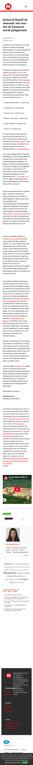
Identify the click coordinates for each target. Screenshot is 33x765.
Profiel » (26, 555)
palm (12, 582)
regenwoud (9, 579)
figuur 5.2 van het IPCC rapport (17, 214)
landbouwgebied (22, 564)
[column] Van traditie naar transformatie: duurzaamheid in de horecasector (17, 597)
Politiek (14, 591)
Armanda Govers (8, 40)
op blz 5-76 (19, 366)
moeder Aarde (23, 573)
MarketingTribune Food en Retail (8, 675)
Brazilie (17, 576)
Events (8, 709)
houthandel (6, 436)
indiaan (10, 576)
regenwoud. (8, 567)
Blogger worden (11, 726)
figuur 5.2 (24, 176)
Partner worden (11, 728)
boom (24, 576)
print (23, 519)
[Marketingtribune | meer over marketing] (8, 9)
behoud (17, 579)
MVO (13, 564)
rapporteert (26, 80)
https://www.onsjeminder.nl (20, 552)
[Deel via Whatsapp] (7, 514)
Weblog (8, 694)
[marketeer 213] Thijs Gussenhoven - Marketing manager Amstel (15, 609)
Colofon (8, 706)
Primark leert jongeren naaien (13, 595)
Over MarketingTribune (11, 750)
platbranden (21, 424)
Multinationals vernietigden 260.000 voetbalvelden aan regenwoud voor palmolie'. (15, 461)
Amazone (9, 572)
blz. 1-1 (15, 176)
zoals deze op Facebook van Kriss (18, 419)
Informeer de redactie (13, 723)
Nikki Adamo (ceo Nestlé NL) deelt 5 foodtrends (15, 605)
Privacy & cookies (17, 752)
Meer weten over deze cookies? (13, 762)
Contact (6, 752)
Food (4, 591)
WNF (6, 570)
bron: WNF (20, 141)
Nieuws (8, 692)
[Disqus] (17, 642)
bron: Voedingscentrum (21, 149)
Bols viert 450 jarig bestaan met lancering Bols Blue (17, 601)
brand (7, 563)
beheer (11, 570)
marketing (26, 567)
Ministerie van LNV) (16, 72)
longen (24, 579)
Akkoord (25, 762)
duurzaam (17, 567)
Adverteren (10, 711)
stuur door (20, 519)
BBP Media (6, 742)
